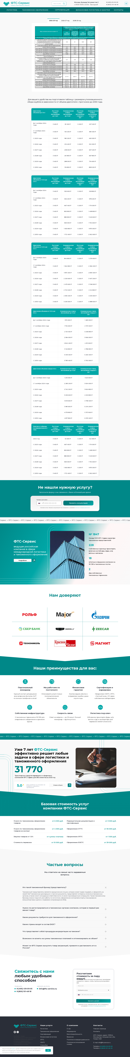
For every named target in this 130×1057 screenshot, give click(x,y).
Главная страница (99, 1029)
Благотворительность (74, 1034)
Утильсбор (44, 1045)
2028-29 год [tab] (77, 20)
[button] (126, 3)
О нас (69, 1029)
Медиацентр (71, 1031)
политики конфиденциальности (82, 507)
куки (13, 1048)
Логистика (44, 1029)
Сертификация (45, 1034)
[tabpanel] (65, 57)
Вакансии (70, 1037)
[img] (34, 560)
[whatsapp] (15, 1032)
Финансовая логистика (48, 1037)
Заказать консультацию (78, 503)
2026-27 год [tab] (65, 20)
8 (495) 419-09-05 (24, 989)
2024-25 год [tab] (53, 20)
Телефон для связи (42, 499)
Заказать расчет (93, 1001)
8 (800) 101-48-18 (24, 991)
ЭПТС (42, 1039)
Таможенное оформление (49, 1031)
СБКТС (42, 1042)
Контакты (96, 1031)
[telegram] (18, 1032)
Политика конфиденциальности (78, 1039)
